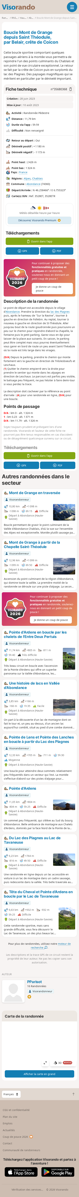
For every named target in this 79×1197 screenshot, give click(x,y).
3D (64, 1063)
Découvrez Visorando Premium (37, 220)
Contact (7, 1143)
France (23, 172)
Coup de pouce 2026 (15, 1136)
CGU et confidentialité (16, 1110)
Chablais (37, 178)
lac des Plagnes (60, 311)
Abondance (33, 184)
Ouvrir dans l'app (41, 241)
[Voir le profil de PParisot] (13, 992)
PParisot (34, 982)
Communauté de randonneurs (21, 1150)
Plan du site (10, 1116)
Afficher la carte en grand (39, 1074)
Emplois (7, 1123)
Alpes (27, 178)
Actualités (9, 1130)
